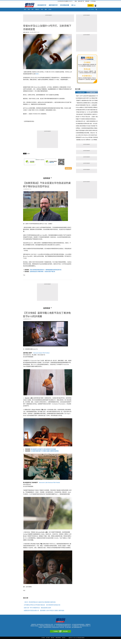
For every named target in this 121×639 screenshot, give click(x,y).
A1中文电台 (93, 1)
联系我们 (63, 637)
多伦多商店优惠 (64, 5)
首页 (25, 9)
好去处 (50, 9)
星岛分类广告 (81, 1)
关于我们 (43, 637)
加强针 (37, 73)
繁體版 (92, 9)
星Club (73, 5)
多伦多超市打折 (41, 5)
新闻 (29, 9)
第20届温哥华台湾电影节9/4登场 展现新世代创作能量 (43, 449)
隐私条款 (52, 637)
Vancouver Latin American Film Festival (49, 482)
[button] (96, 9)
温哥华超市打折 (53, 5)
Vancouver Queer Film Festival (41, 352)
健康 (46, 9)
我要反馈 (69, 168)
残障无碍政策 (58, 637)
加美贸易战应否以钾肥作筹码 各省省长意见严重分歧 (42, 271)
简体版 (89, 9)
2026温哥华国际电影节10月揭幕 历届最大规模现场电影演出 (45, 451)
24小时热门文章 (80, 92)
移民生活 (37, 9)
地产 (32, 9)
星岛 (76, 1)
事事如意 (87, 1)
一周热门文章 (92, 92)
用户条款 (48, 637)
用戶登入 (91, 5)
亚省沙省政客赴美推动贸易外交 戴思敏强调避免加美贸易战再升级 (45, 269)
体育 (42, 9)
